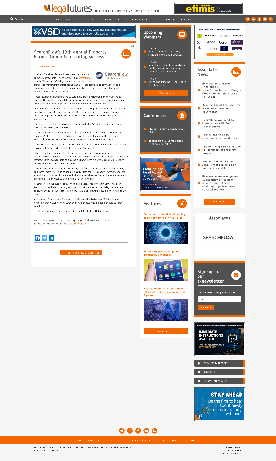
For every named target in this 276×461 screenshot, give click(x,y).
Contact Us (194, 440)
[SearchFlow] (219, 238)
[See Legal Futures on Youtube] (265, 19)
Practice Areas (140, 19)
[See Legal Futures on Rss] (270, 19)
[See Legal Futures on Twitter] (247, 19)
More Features (166, 331)
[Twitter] (44, 238)
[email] (220, 299)
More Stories (219, 201)
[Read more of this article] (166, 233)
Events (92, 19)
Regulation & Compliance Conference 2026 (165, 142)
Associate (80, 223)
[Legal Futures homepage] (69, 9)
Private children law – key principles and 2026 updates (165, 53)
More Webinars (166, 93)
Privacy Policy (95, 440)
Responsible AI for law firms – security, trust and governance (222, 108)
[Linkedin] (51, 238)
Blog (80, 19)
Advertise (177, 440)
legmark (239, 453)
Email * (203, 299)
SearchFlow (84, 77)
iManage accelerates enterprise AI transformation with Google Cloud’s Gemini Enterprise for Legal (221, 90)
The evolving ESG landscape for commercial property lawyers (221, 150)
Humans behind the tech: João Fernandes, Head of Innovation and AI (219, 165)
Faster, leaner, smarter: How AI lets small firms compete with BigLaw (165, 292)
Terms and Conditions (140, 440)
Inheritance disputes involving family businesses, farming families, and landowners (166, 68)
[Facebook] (37, 238)
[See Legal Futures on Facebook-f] (259, 19)
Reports (122, 19)
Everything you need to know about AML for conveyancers (218, 123)
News (68, 19)
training (107, 19)
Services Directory (165, 19)
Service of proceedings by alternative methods (161, 253)
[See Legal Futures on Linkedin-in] (253, 19)
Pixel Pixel (238, 450)
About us (186, 19)
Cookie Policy (115, 440)
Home (58, 19)
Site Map (162, 440)
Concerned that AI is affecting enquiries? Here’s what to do (164, 216)
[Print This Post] (132, 45)
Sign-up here (206, 308)
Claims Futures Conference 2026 (166, 130)
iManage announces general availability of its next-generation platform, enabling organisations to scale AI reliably (221, 183)
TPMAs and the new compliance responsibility (219, 136)
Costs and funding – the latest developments (167, 83)
